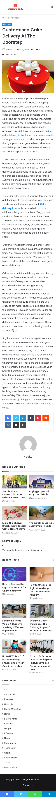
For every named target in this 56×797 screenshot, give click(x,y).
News (7, 738)
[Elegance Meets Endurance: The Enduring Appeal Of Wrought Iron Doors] (42, 610)
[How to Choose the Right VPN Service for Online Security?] (14, 574)
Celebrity (8, 704)
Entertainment (11, 718)
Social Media (10, 757)
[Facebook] (8, 418)
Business (8, 699)
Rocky (9, 49)
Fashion (8, 723)
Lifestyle (16, 17)
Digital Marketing (12, 709)
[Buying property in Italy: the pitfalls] (41, 482)
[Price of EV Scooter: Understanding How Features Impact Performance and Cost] (42, 646)
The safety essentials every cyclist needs (41, 524)
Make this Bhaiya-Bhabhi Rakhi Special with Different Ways (14, 525)
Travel (7, 762)
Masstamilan (10, 767)
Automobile (9, 694)
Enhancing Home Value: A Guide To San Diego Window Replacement (13, 625)
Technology (10, 748)
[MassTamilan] (15, 7)
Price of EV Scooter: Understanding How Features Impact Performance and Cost (41, 663)
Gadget (8, 728)
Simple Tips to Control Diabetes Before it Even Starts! (14, 494)
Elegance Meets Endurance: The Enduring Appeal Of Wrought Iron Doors (41, 625)
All (5, 689)
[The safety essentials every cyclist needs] (41, 513)
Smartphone (10, 743)
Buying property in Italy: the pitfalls (39, 493)
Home (7, 17)
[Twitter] (16, 418)
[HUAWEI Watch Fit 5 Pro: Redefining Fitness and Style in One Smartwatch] (14, 646)
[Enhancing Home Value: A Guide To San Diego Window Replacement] (14, 610)
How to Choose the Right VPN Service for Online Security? (14, 587)
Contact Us (28, 785)
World (7, 753)
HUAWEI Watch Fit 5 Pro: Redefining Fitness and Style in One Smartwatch (13, 661)
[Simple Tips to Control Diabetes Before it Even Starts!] (14, 482)
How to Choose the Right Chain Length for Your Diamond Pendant (40, 589)
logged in (19, 550)
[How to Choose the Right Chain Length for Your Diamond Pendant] (42, 574)
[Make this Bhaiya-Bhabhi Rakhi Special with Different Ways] (14, 513)
